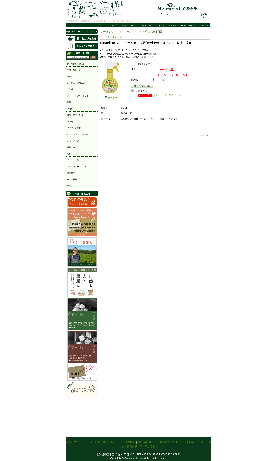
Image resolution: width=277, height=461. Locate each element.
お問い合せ (204, 25)
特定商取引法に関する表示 (142, 446)
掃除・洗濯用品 (154, 31)
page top (204, 135)
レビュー (160, 25)
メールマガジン (146, 25)
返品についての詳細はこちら (168, 95)
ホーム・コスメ (133, 31)
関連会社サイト (147, 442)
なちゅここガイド (128, 25)
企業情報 (172, 25)
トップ (114, 25)
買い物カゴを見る (188, 25)
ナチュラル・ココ (111, 31)
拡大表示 (112, 98)
